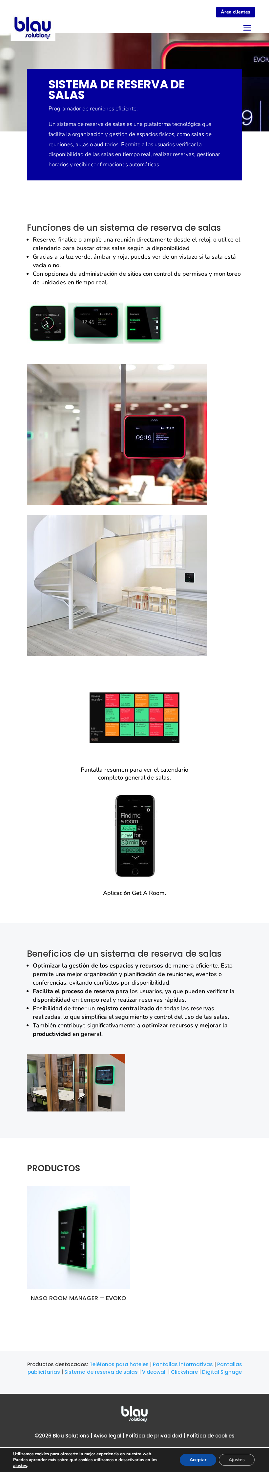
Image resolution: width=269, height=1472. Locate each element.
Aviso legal (107, 1435)
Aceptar (198, 1460)
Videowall (154, 1371)
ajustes (20, 1466)
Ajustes (237, 1460)
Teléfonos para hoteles (119, 1364)
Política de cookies (211, 1435)
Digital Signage (222, 1371)
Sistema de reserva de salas (101, 1371)
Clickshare (184, 1371)
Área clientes (235, 12)
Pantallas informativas (183, 1364)
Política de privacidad (154, 1435)
